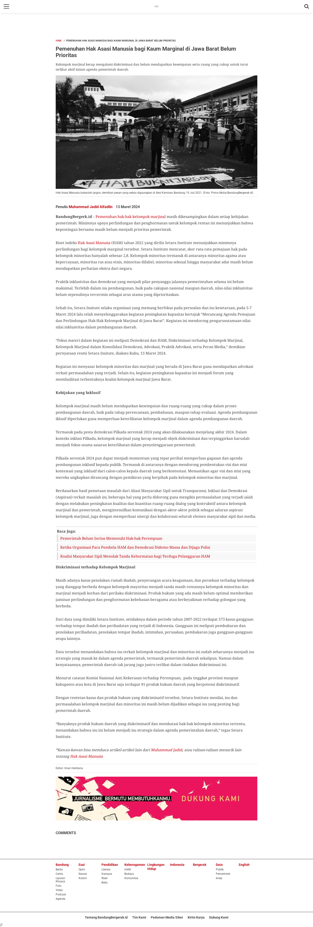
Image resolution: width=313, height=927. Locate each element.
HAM (58, 40)
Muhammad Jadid (166, 749)
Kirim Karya (196, 917)
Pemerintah (223, 873)
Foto (58, 885)
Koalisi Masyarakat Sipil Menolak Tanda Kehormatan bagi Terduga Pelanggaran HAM (135, 556)
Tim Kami (139, 917)
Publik (220, 869)
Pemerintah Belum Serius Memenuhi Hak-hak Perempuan (111, 538)
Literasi (106, 869)
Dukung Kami (218, 917)
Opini (82, 869)
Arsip (219, 878)
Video (59, 890)
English (244, 864)
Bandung (62, 864)
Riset (104, 878)
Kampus (107, 873)
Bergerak (199, 864)
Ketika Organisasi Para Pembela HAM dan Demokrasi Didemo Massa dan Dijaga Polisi (135, 547)
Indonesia (177, 864)
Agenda (60, 898)
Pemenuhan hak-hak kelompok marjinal (131, 216)
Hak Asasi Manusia (94, 242)
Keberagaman (134, 864)
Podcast (61, 894)
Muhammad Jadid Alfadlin (91, 207)
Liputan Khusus (60, 880)
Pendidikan (110, 864)
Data (219, 864)
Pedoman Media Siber (167, 917)
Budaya (129, 873)
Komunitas (131, 878)
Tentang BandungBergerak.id (106, 917)
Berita (59, 869)
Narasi (83, 873)
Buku (105, 882)
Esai (82, 864)
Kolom (83, 878)
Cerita (59, 873)
